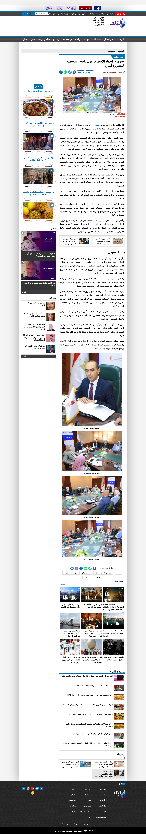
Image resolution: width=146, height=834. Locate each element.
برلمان (74, 811)
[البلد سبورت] (85, 8)
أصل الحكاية (102, 806)
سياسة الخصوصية (63, 824)
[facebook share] (74, 72)
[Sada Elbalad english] (49, 8)
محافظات (111, 51)
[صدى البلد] (117, 23)
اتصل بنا (76, 824)
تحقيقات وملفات (101, 817)
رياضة (77, 39)
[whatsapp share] (65, 72)
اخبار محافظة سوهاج (71, 573)
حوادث (86, 39)
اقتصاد (104, 811)
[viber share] (76, 568)
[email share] (61, 72)
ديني (33, 39)
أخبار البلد (96, 39)
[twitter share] (70, 72)
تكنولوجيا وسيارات (85, 811)
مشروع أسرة (88, 577)
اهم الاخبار (109, 39)
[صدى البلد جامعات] (71, 8)
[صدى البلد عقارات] (59, 8)
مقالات (89, 817)
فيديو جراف (87, 806)
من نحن (87, 824)
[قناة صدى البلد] (97, 8)
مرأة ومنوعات (44, 39)
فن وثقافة (67, 39)
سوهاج (96, 125)
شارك (80, 72)
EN (26, 14)
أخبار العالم (23, 39)
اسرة (98, 577)
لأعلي (120, 784)
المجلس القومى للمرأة (104, 573)
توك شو (56, 39)
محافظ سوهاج (87, 573)
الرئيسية (120, 39)
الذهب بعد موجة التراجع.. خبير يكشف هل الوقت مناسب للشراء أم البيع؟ (71, 14)
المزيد (24, 292)
